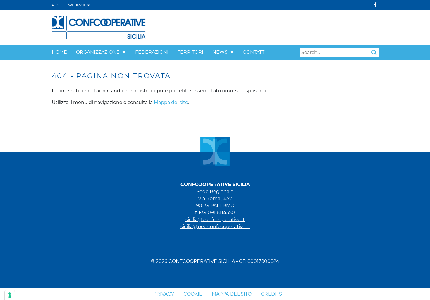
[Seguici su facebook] (375, 5)
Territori (190, 52)
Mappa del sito (171, 102)
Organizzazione (98, 52)
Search (374, 53)
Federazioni (151, 52)
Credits (271, 294)
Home (59, 52)
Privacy (163, 294)
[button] (124, 52)
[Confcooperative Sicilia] (99, 27)
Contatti (254, 52)
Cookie (192, 294)
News (220, 52)
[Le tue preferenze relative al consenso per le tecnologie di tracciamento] (10, 295)
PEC (55, 5)
